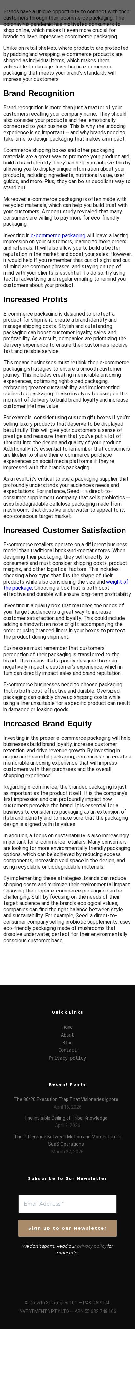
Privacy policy (67, 1058)
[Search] (116, 6)
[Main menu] (116, 18)
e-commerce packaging (58, 235)
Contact (67, 1050)
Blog (67, 1042)
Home (67, 1027)
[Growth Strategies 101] (29, 12)
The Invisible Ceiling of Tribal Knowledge (65, 1118)
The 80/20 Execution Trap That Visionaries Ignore (66, 1099)
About (67, 1035)
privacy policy (91, 1246)
